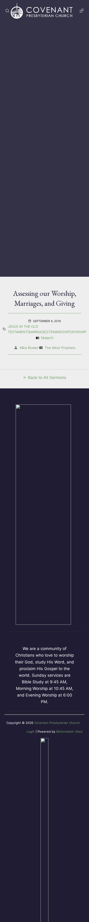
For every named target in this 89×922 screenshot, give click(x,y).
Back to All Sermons (47, 377)
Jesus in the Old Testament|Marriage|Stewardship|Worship (47, 329)
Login (31, 731)
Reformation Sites (69, 731)
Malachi (47, 338)
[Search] (7, 11)
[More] (82, 10)
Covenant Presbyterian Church (57, 723)
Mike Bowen (29, 348)
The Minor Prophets (60, 348)
